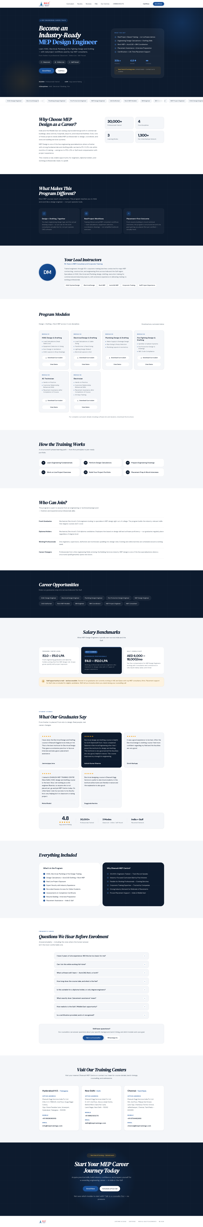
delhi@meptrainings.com (95, 1123)
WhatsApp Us (113, 1038)
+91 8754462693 (134, 1118)
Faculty (79, 4)
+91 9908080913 (49, 1118)
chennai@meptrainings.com (139, 1126)
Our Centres (105, 4)
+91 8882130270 (92, 1116)
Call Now (146, 4)
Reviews (88, 4)
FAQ (96, 4)
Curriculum (70, 4)
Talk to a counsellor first (114, 1196)
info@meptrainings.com (52, 1126)
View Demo (54, 364)
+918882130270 (118, 4)
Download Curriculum (55, 358)
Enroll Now (158, 4)
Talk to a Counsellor (93, 1038)
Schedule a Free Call (109, 1189)
